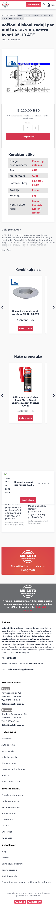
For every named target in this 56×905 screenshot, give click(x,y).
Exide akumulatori (10, 801)
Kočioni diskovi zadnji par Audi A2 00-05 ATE (25, 312)
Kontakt (5, 857)
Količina (28, 123)
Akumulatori (7, 738)
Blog (3, 851)
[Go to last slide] (2, 307)
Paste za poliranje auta (13, 769)
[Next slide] (53, 307)
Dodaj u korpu (28, 136)
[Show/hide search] (44, 4)
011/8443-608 (13, 700)
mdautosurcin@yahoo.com (20, 669)
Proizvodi (33, 5)
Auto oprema (8, 745)
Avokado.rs (34, 895)
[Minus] (21, 128)
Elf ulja (5, 825)
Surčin (22, 902)
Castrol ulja (7, 819)
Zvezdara (36, 902)
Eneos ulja (6, 832)
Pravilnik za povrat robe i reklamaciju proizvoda (26, 882)
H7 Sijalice (6, 838)
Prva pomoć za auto (11, 781)
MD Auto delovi (8, 15)
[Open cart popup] (48, 4)
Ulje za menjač (9, 763)
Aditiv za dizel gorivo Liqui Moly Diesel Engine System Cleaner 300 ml (25, 401)
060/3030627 (14, 717)
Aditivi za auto (8, 813)
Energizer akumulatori (12, 795)
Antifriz (5, 775)
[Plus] (36, 128)
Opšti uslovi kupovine (12, 864)
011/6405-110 (12, 721)
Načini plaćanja (9, 870)
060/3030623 (14, 696)
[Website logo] (5, 5)
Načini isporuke (9, 876)
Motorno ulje (7, 751)
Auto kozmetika (9, 757)
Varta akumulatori (10, 807)
